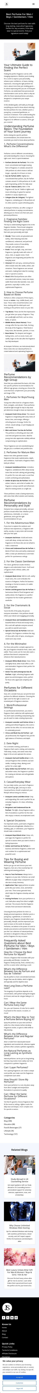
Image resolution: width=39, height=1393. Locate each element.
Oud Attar (16, 538)
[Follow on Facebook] (3, 1317)
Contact (5, 1337)
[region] (19, 1375)
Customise (19, 1383)
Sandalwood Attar (19, 467)
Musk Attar (17, 576)
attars (31, 96)
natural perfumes (20, 96)
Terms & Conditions (9, 1350)
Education (8, 1124)
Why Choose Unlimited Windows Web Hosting (19, 1226)
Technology (8, 1134)
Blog (6, 1121)
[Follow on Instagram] (16, 1317)
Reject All (19, 1388)
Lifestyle (7, 1131)
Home (4, 1327)
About (4, 1331)
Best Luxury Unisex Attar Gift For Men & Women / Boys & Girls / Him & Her (19, 1272)
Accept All (19, 1377)
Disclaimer (6, 1357)
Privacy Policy (7, 1347)
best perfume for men (14, 110)
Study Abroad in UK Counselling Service (19, 1180)
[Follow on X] (7, 1317)
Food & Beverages (11, 1127)
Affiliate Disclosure (9, 1353)
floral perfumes (19, 276)
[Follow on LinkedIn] (12, 1317)
